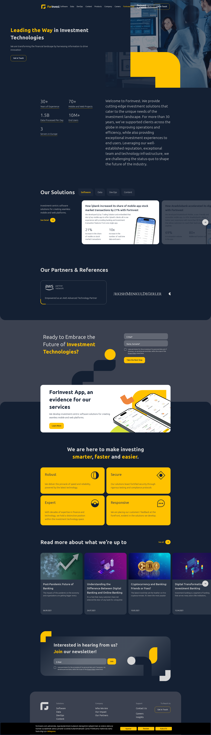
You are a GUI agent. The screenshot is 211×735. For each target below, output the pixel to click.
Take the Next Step (134, 360)
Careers (118, 6)
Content (88, 6)
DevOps (80, 6)
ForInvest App (128, 6)
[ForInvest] (50, 6)
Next (205, 222)
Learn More (56, 426)
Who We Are (101, 708)
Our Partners (101, 715)
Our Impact (100, 712)
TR (148, 6)
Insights (140, 717)
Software (64, 6)
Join (111, 661)
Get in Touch (162, 6)
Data (72, 6)
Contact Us (141, 708)
